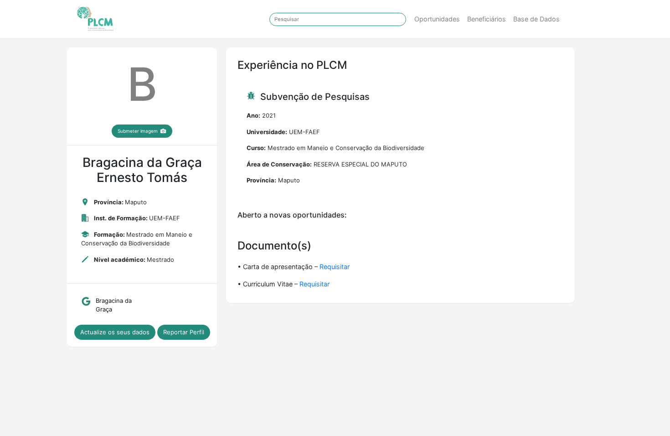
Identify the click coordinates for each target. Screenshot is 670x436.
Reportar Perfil (183, 332)
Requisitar (335, 266)
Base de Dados (536, 19)
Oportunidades (437, 19)
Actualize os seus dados (114, 332)
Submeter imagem (138, 131)
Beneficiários (486, 19)
